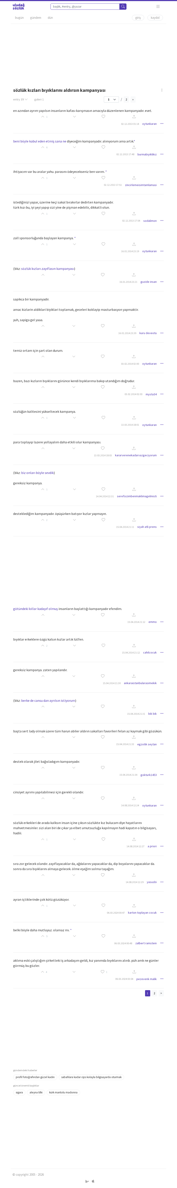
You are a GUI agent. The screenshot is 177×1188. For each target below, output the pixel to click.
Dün (50, 18)
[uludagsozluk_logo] (19, 6)
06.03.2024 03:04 (124, 978)
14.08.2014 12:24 (130, 805)
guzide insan (149, 282)
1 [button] (106, 972)
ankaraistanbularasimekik (140, 683)
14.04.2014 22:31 (105, 496)
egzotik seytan (147, 744)
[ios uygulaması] (93, 1181)
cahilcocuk (150, 652)
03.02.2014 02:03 (133, 394)
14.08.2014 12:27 (135, 846)
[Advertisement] (88, 54)
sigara (19, 1092)
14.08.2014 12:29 (135, 882)
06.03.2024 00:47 (116, 912)
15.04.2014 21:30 (112, 683)
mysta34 (151, 394)
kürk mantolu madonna (63, 1092)
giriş (138, 18)
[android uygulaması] (87, 1181)
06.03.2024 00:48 (123, 943)
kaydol (155, 18)
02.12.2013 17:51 (113, 184)
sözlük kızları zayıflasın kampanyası (47, 268)
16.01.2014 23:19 (130, 251)
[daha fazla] (158, 6)
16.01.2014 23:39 (127, 333)
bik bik (152, 714)
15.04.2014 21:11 (125, 526)
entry (18, 99)
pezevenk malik (146, 979)
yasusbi (152, 882)
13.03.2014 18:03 (103, 455)
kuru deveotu (148, 333)
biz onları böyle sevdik (37, 473)
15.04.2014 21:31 (136, 713)
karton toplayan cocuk (142, 912)
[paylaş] (134, 117)
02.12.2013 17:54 (131, 220)
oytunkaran (149, 124)
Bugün (19, 18)
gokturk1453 (149, 775)
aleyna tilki (36, 1092)
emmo (153, 622)
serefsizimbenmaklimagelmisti (137, 496)
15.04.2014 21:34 (128, 774)
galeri (39, 99)
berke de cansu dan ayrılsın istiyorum (48, 700)
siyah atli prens (147, 527)
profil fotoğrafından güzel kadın (35, 1077)
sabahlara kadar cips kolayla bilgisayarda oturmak (91, 1077)
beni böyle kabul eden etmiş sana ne (39, 141)
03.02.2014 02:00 (130, 363)
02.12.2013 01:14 (130, 123)
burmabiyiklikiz (147, 154)
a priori (152, 846)
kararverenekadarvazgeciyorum (136, 455)
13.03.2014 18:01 (130, 424)
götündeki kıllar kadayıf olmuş (35, 609)
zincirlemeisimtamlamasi (141, 185)
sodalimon (150, 221)
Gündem (35, 18)
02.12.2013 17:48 (125, 154)
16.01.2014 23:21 (128, 281)
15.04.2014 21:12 (136, 622)
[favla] (103, 116)
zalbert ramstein (146, 943)
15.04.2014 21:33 (125, 744)
